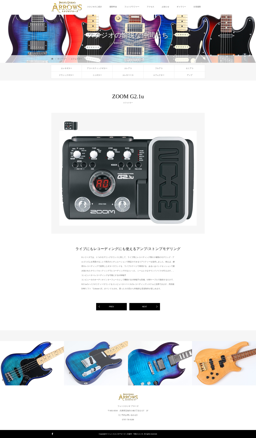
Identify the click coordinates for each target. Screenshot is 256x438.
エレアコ (128, 68)
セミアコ (189, 68)
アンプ (189, 75)
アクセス (150, 7)
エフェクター (158, 75)
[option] (71, 125)
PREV (111, 307)
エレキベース (128, 75)
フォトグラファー (131, 7)
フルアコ (159, 68)
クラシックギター (66, 75)
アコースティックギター (97, 68)
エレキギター (66, 68)
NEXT (144, 307)
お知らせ (165, 7)
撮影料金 (113, 7)
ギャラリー (181, 7)
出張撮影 (197, 7)
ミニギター (97, 75)
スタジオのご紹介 (94, 7)
